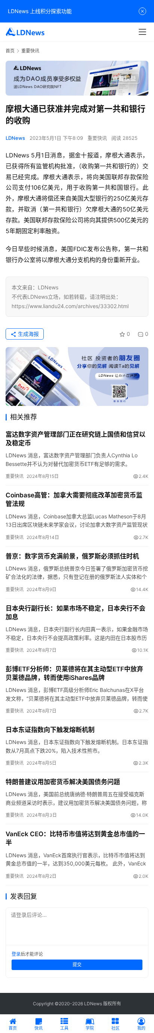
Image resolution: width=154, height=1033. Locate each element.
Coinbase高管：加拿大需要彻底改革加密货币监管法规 (74, 499)
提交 (77, 964)
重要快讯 (97, 138)
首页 (10, 51)
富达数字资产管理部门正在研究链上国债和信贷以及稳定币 (75, 439)
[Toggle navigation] (142, 32)
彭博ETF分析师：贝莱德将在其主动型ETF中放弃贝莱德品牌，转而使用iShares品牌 (74, 673)
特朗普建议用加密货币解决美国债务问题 (63, 782)
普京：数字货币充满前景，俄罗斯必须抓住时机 (72, 556)
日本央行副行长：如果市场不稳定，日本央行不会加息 (75, 613)
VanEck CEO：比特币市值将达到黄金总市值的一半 (75, 838)
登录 (16, 954)
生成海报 (27, 334)
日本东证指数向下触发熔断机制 (50, 730)
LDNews (15, 138)
